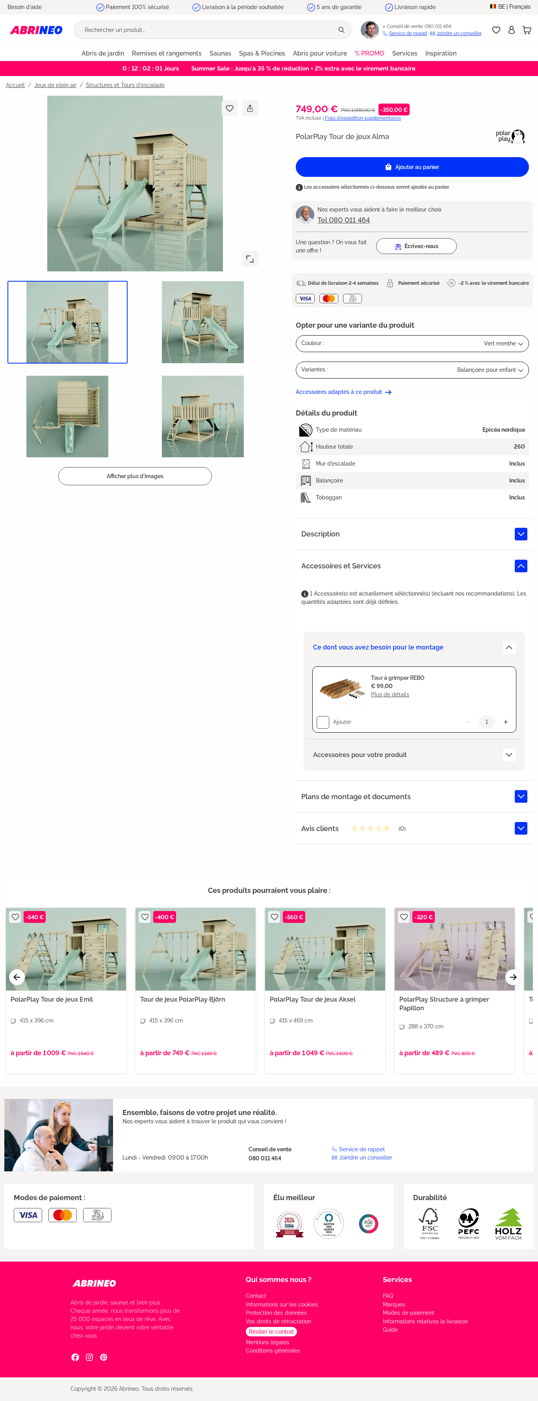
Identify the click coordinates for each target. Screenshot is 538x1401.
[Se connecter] (511, 30)
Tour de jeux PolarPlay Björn (182, 999)
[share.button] (250, 108)
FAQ (388, 1296)
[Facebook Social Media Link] (75, 1357)
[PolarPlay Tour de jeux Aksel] (325, 949)
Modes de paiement (408, 1313)
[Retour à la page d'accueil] (36, 29)
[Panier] (527, 30)
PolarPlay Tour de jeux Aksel (313, 999)
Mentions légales (267, 1342)
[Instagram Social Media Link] (89, 1357)
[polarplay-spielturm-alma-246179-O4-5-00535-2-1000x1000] (135, 183)
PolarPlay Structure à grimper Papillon (444, 1004)
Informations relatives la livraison (425, 1321)
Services (397, 1279)
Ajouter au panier (417, 167)
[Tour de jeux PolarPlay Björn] (195, 949)
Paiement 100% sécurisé (137, 7)
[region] (132, 290)
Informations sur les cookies (282, 1304)
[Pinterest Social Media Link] (103, 1357)
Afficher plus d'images (135, 476)
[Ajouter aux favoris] (230, 108)
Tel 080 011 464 (343, 220)
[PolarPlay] (511, 136)
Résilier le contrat (271, 1332)
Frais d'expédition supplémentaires (363, 118)
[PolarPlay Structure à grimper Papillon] (455, 949)
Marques (394, 1304)
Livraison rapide (415, 7)
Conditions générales (273, 1350)
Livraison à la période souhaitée (243, 7)
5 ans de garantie (339, 7)
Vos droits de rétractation (278, 1321)
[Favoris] (496, 30)
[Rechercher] (342, 30)
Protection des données (276, 1313)
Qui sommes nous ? (279, 1279)
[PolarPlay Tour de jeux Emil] (66, 949)
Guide (390, 1330)
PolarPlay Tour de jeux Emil (52, 999)
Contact (256, 1296)
